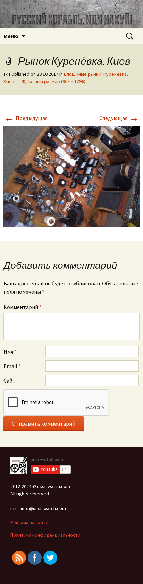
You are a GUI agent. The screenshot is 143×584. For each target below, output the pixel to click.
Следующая (119, 118)
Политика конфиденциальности (45, 535)
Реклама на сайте (29, 522)
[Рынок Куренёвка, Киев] (71, 175)
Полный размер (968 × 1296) (56, 81)
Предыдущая (25, 118)
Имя (10, 351)
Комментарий (22, 306)
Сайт (9, 380)
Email (12, 366)
